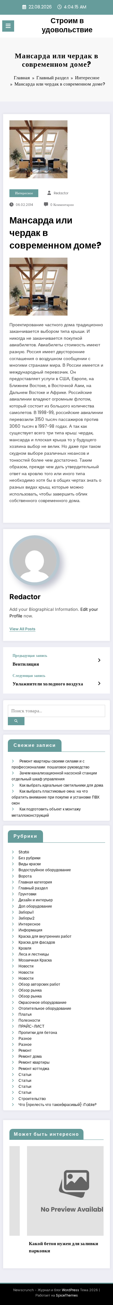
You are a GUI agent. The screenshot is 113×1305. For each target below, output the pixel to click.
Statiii (24, 852)
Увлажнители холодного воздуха (48, 683)
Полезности (29, 1020)
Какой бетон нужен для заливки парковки (48, 1247)
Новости (26, 966)
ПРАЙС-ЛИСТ (31, 1026)
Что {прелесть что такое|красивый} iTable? (58, 1104)
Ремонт (25, 1050)
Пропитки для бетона (38, 1032)
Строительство (32, 1098)
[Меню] (8, 26)
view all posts (22, 629)
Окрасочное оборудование (43, 1002)
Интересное (24, 193)
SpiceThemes (67, 1295)
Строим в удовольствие (67, 25)
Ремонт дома (30, 1056)
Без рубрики (29, 858)
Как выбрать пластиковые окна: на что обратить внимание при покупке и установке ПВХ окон (56, 797)
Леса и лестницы (34, 954)
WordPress (70, 1290)
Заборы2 (27, 918)
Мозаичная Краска (35, 960)
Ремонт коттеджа (34, 1068)
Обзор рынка (30, 990)
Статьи (25, 1074)
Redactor (61, 193)
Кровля (25, 948)
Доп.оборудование (35, 906)
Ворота (25, 876)
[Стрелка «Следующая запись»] (99, 683)
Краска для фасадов (37, 942)
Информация (30, 930)
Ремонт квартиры (34, 1062)
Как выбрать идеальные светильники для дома (61, 785)
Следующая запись (29, 675)
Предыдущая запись (30, 655)
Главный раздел (33, 888)
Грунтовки (27, 894)
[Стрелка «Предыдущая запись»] (99, 660)
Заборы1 (26, 912)
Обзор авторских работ (39, 984)
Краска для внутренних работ (45, 936)
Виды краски (30, 864)
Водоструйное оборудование (45, 870)
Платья (25, 1014)
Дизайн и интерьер (36, 900)
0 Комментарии (62, 204)
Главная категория (35, 882)
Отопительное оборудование (45, 1008)
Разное (25, 1038)
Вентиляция (26, 664)
